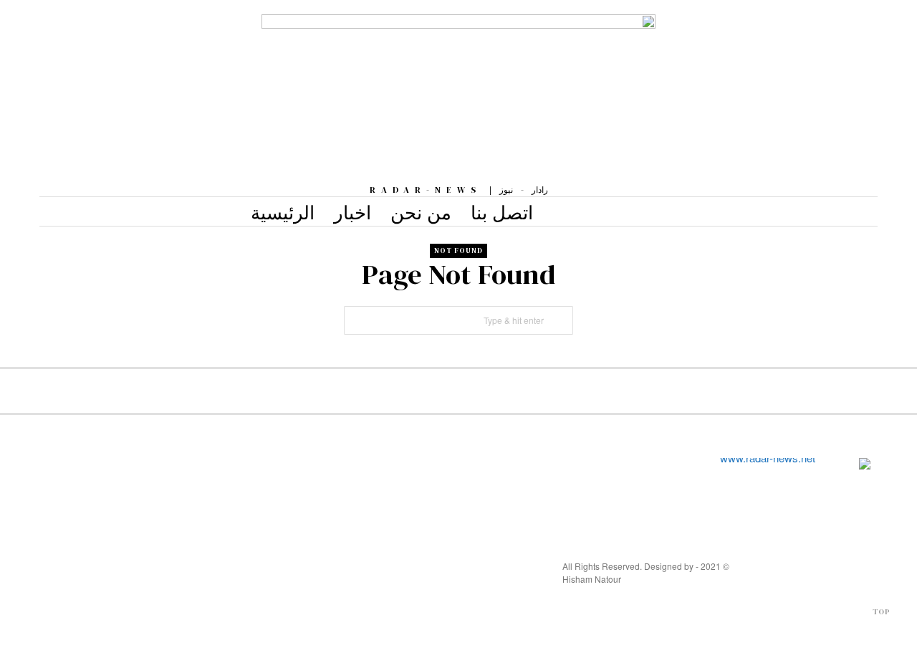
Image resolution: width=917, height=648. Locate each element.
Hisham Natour (591, 579)
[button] (558, 320)
